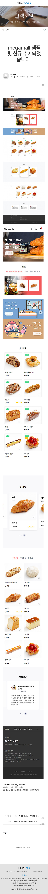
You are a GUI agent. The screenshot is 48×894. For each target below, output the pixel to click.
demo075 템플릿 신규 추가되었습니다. (26, 816)
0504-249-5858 (32, 881)
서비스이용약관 (37, 872)
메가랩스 (24, 3)
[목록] (43, 85)
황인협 (34, 883)
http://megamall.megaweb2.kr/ (14, 784)
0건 (13, 77)
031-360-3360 (18, 881)
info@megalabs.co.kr (26, 885)
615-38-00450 (23, 883)
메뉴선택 (5, 30)
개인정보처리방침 (22, 872)
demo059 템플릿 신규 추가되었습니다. (26, 821)
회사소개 (9, 872)
